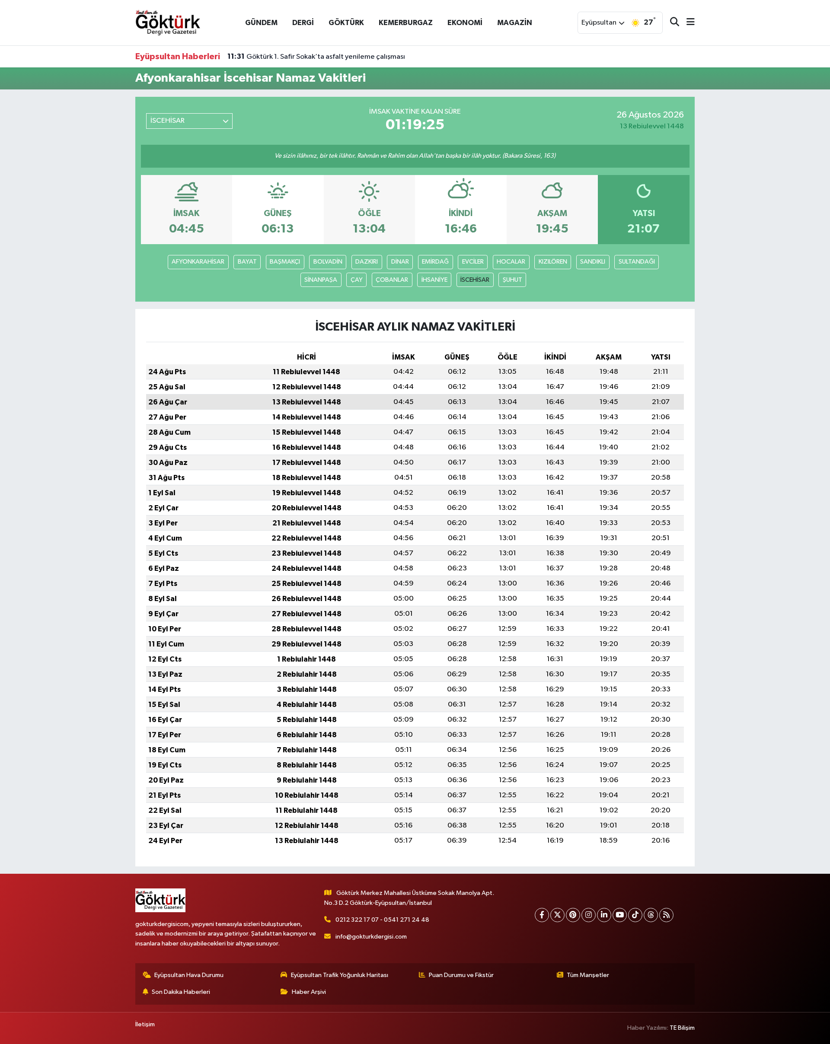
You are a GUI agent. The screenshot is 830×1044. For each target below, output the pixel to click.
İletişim (145, 1024)
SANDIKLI (592, 261)
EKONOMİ (464, 22)
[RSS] (666, 915)
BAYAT (247, 261)
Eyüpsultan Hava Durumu (188, 975)
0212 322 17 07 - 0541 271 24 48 (382, 920)
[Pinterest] (573, 915)
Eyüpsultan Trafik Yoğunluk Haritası (339, 975)
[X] (557, 915)
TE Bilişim (682, 1028)
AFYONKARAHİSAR (198, 261)
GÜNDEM (261, 22)
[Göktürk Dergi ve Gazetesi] (167, 22)
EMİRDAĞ (435, 261)
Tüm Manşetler (588, 975)
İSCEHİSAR (474, 280)
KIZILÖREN (553, 261)
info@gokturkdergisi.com (371, 936)
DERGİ (303, 22)
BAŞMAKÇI (285, 261)
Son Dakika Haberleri (181, 992)
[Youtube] (620, 915)
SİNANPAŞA (320, 280)
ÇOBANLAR (392, 280)
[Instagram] (588, 915)
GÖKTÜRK (346, 22)
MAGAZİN (514, 22)
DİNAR (400, 261)
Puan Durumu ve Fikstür (461, 975)
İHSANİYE (434, 280)
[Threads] (651, 915)
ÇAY (357, 280)
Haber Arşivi (309, 992)
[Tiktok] (635, 915)
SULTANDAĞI (637, 261)
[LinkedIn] (604, 915)
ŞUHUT (512, 280)
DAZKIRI (366, 261)
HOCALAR (511, 261)
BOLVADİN (327, 261)
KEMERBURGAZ (406, 22)
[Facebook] (542, 915)
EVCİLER (473, 261)
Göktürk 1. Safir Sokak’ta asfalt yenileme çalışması (316, 56)
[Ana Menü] (687, 22)
